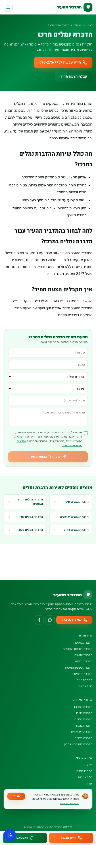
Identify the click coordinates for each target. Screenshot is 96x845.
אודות (89, 783)
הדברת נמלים (83, 661)
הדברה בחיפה (83, 719)
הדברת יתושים (83, 655)
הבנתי (16, 796)
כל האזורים (85, 777)
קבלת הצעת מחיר (74, 76)
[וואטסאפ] (50, 620)
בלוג (89, 765)
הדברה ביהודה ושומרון (78, 744)
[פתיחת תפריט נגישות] (10, 835)
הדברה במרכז (83, 707)
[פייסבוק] (39, 620)
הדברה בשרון (83, 713)
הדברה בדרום (83, 738)
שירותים (78, 25)
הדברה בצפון (84, 725)
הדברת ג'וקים (83, 643)
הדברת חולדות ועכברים (77, 649)
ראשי (89, 25)
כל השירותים (84, 771)
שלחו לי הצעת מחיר (45, 456)
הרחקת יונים (84, 680)
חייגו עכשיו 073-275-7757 (60, 62)
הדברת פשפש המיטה (78, 667)
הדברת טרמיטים (81, 674)
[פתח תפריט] (8, 7)
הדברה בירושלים (81, 732)
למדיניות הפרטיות (69, 803)
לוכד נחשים (85, 686)
